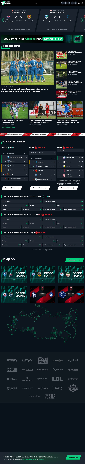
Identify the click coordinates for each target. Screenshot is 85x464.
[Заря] (12, 326)
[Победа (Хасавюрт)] (12, 334)
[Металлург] (16, 326)
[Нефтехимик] (26, 323)
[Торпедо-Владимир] (20, 321)
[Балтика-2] (10, 316)
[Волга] (23, 325)
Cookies (41, 459)
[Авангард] (14, 326)
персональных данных (29, 459)
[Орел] (14, 323)
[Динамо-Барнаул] (37, 334)
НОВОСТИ (22, 3)
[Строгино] (15, 321)
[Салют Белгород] (13, 324)
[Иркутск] (41, 335)
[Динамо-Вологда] (22, 318)
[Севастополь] (8, 327)
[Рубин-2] (24, 323)
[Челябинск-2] (29, 329)
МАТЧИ (16, 3)
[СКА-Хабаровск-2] (65, 336)
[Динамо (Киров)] (25, 319)
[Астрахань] (16, 329)
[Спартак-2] (17, 321)
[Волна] (23, 321)
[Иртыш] (33, 331)
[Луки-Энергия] (15, 318)
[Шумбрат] (21, 324)
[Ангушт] (11, 332)
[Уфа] (28, 325)
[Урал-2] (30, 326)
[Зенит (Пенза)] (20, 326)
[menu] (47, 3)
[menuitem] (40, 3)
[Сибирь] (38, 331)
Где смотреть (40, 3)
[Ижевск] (28, 321)
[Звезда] (17, 316)
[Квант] (16, 324)
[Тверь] (17, 319)
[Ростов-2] (12, 328)
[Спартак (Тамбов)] (18, 326)
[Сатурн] (18, 323)
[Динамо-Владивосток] (66, 341)
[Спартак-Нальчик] (13, 332)
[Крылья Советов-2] (22, 328)
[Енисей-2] (42, 331)
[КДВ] (37, 330)
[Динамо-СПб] (19, 316)
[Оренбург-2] (22, 331)
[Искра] (13, 321)
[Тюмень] (31, 328)
